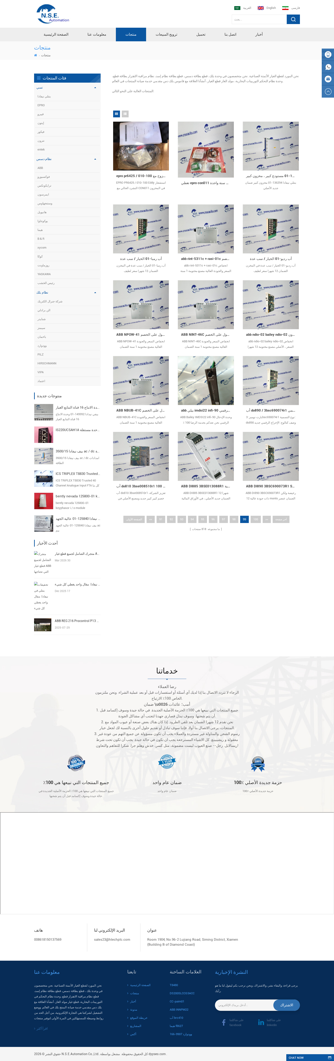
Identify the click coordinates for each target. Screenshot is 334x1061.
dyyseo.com (157, 1054)
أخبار (259, 34)
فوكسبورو (43, 176)
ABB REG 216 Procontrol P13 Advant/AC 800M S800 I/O (77, 621)
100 (255, 519)
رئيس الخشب (46, 283)
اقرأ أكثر (42, 1028)
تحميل (200, 34)
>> (266, 519)
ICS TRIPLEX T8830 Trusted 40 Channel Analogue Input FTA (78, 474)
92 (171, 519)
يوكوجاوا (42, 221)
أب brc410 (176, 1017)
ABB (40, 168)
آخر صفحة (281, 519)
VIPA (40, 372)
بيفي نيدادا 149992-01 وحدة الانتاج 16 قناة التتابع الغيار (78, 407)
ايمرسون (43, 194)
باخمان (41, 336)
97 (223, 519)
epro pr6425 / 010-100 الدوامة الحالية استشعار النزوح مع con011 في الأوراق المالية (142, 176)
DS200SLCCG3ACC (182, 993)
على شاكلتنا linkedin (274, 1022)
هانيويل (42, 212)
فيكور (40, 131)
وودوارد (42, 345)
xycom (41, 247)
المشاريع (135, 1026)
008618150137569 (47, 940)
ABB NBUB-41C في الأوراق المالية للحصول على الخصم (142, 410)
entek (41, 149)
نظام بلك (42, 292)
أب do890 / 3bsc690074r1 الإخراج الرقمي (272, 410)
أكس (133, 1034)
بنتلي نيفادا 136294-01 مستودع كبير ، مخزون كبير (272, 176)
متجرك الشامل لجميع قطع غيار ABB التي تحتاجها (77, 553)
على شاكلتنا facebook (236, 1022)
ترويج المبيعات (166, 34)
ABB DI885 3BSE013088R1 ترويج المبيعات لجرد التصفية (207, 486)
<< (150, 519)
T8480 (174, 985)
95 (202, 519)
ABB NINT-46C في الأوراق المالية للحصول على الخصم (207, 335)
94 (192, 519)
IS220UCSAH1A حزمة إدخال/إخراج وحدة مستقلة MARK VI (78, 430)
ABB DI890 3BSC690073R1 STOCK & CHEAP (272, 486)
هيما (40, 230)
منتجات (131, 34)
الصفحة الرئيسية (56, 34)
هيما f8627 (176, 1026)
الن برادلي (43, 310)
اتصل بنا (230, 34)
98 (234, 519)
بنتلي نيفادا (44, 96)
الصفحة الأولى (134, 519)
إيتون (40, 123)
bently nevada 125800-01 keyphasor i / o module (78, 496)
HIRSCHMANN (46, 363)
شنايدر (41, 319)
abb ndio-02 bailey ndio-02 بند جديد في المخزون (272, 335)
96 (213, 519)
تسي (39, 87)
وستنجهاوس (44, 203)
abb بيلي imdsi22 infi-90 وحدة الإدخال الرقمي (207, 410)
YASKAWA (44, 274)
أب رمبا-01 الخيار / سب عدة (141, 259)
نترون (41, 140)
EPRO (41, 105)
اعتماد (41, 381)
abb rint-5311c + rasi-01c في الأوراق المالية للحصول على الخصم (207, 259)
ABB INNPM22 (179, 1009)
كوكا (40, 256)
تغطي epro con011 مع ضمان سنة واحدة (207, 183)
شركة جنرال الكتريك (49, 301)
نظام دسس (44, 159)
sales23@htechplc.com (112, 940)
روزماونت (43, 265)
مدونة (133, 1009)
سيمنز (41, 328)
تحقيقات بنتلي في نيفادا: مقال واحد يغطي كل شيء (77, 584)
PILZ (40, 354)
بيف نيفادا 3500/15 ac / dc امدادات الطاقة (78, 451)
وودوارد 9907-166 (181, 1034)
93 (181, 519)
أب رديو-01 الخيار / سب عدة (271, 259)
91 (160, 519)
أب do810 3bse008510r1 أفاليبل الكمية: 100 (142, 486)
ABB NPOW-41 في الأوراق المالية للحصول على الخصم (142, 335)
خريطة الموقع (138, 1017)
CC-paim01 (177, 1001)
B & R (40, 238)
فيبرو (40, 114)
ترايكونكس (44, 185)
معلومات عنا (96, 34)
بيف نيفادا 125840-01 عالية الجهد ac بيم (78, 519)
